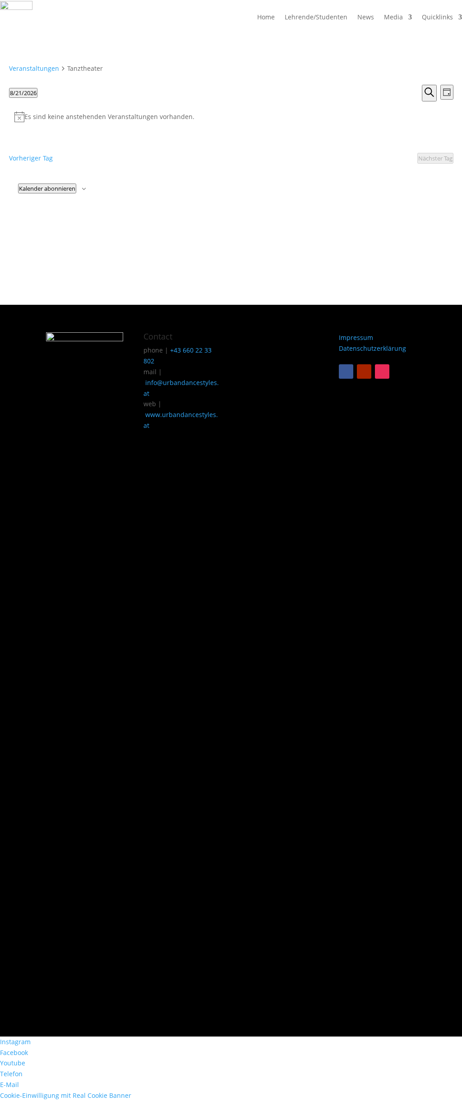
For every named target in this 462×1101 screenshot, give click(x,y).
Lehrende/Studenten (316, 17)
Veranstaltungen (34, 68)
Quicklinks (437, 17)
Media (393, 17)
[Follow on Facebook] (346, 371)
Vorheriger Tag (31, 158)
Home (266, 17)
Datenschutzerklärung (372, 348)
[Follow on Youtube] (364, 371)
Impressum (356, 337)
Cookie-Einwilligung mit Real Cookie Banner (65, 1095)
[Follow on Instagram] (382, 371)
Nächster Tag (435, 158)
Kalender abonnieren (47, 188)
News (365, 17)
